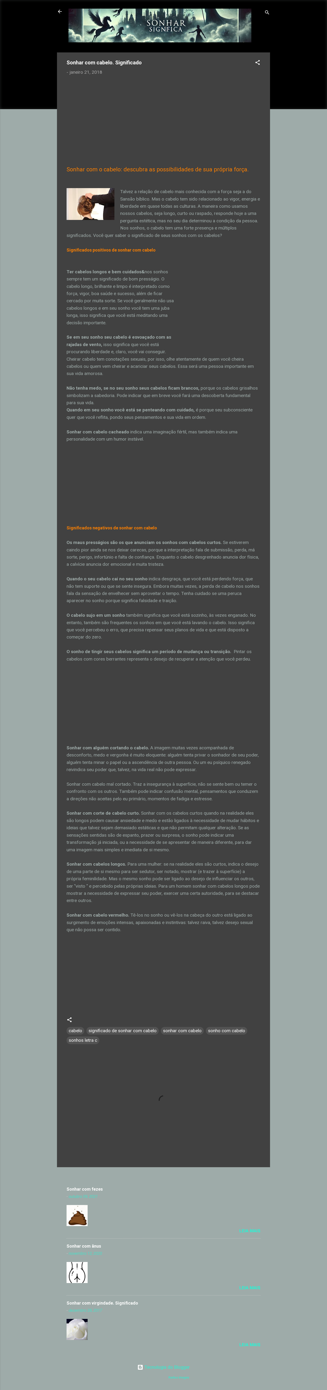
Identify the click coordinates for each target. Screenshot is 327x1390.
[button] (257, 63)
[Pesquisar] (267, 13)
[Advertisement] (163, 115)
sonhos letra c (83, 1040)
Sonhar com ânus (84, 1246)
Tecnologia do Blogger (166, 1367)
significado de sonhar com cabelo (123, 1030)
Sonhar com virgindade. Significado (102, 1303)
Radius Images (179, 1377)
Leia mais (249, 1230)
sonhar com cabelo (182, 1030)
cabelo (75, 1030)
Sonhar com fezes (85, 1189)
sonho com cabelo (226, 1030)
